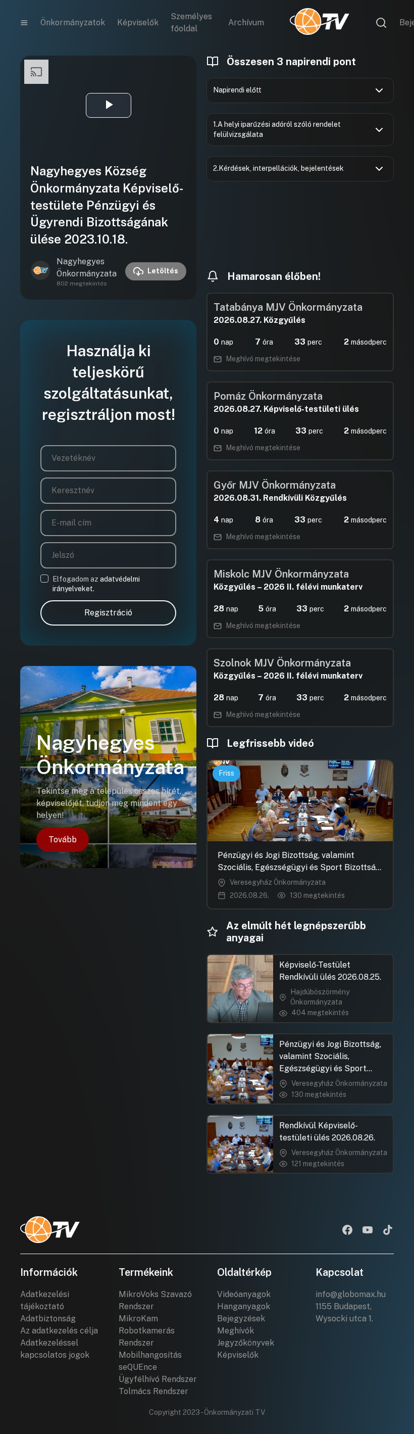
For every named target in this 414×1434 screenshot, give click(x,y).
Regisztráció (108, 612)
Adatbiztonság (48, 1318)
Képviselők (138, 22)
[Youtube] (367, 1231)
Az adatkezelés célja (59, 1330)
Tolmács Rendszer (153, 1391)
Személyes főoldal (191, 22)
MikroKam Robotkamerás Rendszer (147, 1331)
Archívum (246, 22)
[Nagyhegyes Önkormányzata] (40, 271)
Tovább (62, 839)
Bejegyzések (241, 1318)
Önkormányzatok (72, 22)
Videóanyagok (244, 1294)
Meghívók (235, 1330)
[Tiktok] (388, 1231)
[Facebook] (347, 1231)
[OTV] (319, 22)
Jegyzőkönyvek (245, 1343)
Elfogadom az (96, 584)
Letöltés (162, 271)
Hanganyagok (243, 1306)
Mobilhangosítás (150, 1355)
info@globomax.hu (351, 1294)
